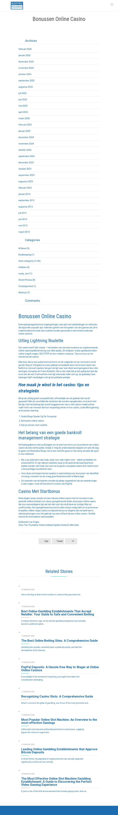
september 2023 (26, 175)
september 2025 (26, 80)
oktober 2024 (24, 150)
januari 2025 (24, 131)
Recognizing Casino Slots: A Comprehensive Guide (57, 696)
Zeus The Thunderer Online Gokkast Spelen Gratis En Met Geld (48, 525)
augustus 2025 (25, 87)
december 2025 (26, 61)
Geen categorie (25, 261)
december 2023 (26, 162)
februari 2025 (25, 124)
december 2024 (26, 137)
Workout (22, 292)
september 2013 (26, 200)
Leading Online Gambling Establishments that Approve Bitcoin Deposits (59, 750)
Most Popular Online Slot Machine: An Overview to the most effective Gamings (59, 721)
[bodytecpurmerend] (17, 5)
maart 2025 (24, 118)
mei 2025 (23, 106)
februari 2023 (25, 188)
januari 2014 (24, 194)
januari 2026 (24, 55)
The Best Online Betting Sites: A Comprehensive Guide (59, 640)
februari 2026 (25, 49)
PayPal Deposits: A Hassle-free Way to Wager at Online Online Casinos (60, 668)
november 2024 (26, 143)
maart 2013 (24, 232)
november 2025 (26, 68)
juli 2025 (22, 93)
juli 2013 (22, 213)
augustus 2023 (25, 181)
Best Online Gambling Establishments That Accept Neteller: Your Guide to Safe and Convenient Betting (57, 612)
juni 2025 (22, 99)
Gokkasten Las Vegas (28, 522)
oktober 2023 (24, 169)
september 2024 (26, 156)
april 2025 (23, 112)
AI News (22, 248)
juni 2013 (22, 219)
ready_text (23, 273)
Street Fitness (25, 280)
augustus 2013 (25, 206)
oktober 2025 (24, 74)
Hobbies (22, 267)
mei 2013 (23, 225)
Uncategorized (25, 286)
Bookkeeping (24, 254)
